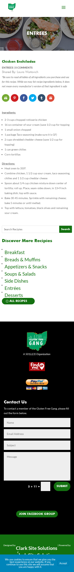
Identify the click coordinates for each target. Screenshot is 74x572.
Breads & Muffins (22, 259)
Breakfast (15, 252)
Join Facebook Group (37, 514)
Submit (62, 486)
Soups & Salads (20, 274)
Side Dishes (16, 281)
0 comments (24, 67)
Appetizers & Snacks (26, 266)
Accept (63, 563)
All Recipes (18, 301)
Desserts (14, 295)
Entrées (13, 288)
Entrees (37, 33)
